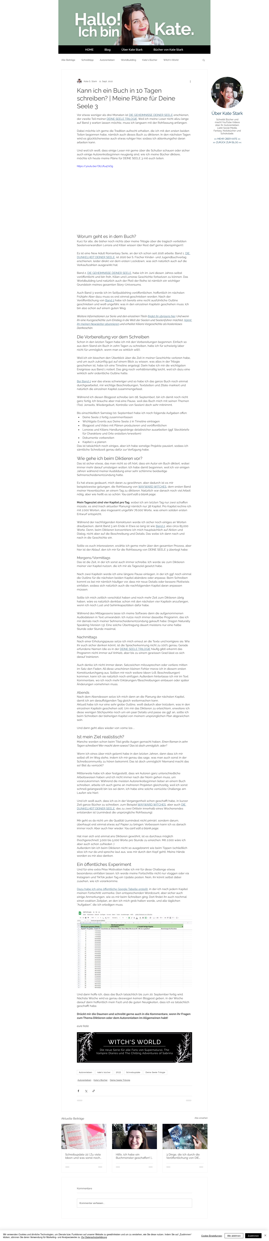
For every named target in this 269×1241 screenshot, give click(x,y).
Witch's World (170, 60)
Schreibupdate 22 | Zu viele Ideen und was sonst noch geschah (83, 1156)
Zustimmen (253, 1235)
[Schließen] (265, 1236)
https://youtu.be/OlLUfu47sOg (95, 166)
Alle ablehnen (234, 1235)
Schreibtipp (87, 60)
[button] (203, 60)
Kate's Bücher (149, 60)
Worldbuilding (128, 60)
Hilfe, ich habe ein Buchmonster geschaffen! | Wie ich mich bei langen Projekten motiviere (133, 1156)
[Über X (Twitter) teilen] (86, 1090)
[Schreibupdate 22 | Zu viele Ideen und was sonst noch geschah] (83, 1136)
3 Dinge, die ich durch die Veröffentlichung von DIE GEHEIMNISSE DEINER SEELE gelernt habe (183, 1156)
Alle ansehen (201, 1118)
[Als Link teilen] (93, 1090)
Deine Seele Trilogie (155, 1072)
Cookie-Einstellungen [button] (211, 1235)
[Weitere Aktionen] (190, 81)
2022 (118, 1072)
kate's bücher (104, 1072)
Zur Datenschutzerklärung (94, 1237)
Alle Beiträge (68, 60)
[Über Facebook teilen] (78, 1090)
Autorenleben (107, 60)
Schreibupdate (133, 1072)
